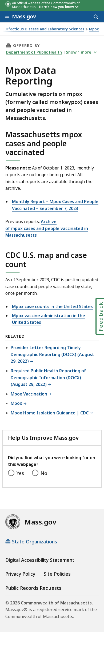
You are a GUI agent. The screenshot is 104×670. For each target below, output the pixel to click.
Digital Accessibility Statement (39, 560)
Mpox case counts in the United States (52, 306)
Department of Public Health (34, 52)
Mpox (94, 29)
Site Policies (57, 574)
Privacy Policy (20, 574)
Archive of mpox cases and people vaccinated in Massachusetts (46, 228)
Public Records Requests (33, 588)
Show (78, 52)
